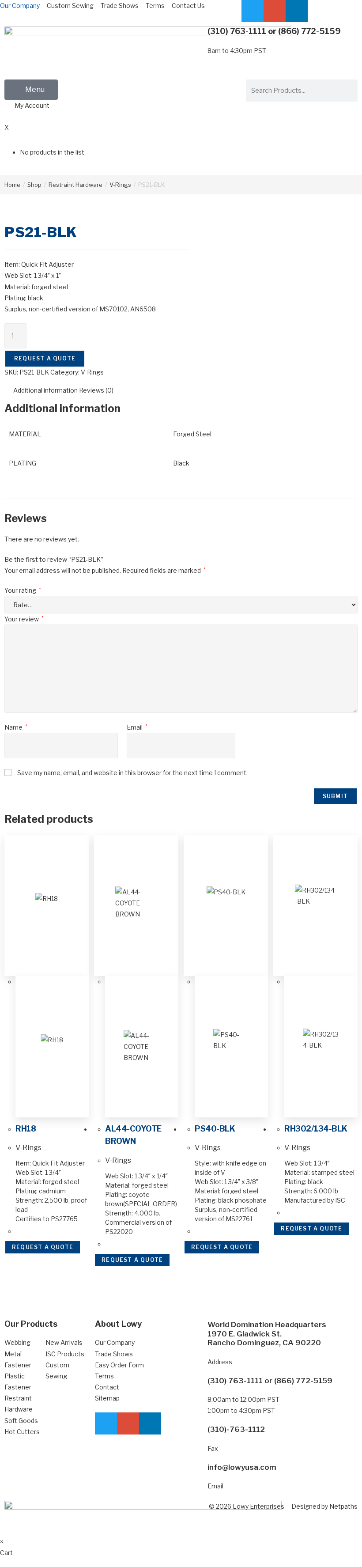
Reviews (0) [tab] (96, 390)
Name (15, 727)
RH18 (25, 1128)
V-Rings (120, 184)
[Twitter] (252, 11)
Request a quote (44, 358)
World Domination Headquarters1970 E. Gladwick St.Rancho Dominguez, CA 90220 (266, 1333)
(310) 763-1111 (236, 31)
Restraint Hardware (75, 184)
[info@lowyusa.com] (196, 1474)
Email (137, 727)
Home (12, 184)
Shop (34, 184)
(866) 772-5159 (309, 31)
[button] (31, 89)
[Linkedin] (297, 11)
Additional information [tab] (45, 390)
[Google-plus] (275, 11)
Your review (24, 619)
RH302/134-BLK (315, 1128)
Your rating (22, 590)
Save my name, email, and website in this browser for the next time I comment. (132, 772)
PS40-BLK (215, 1128)
